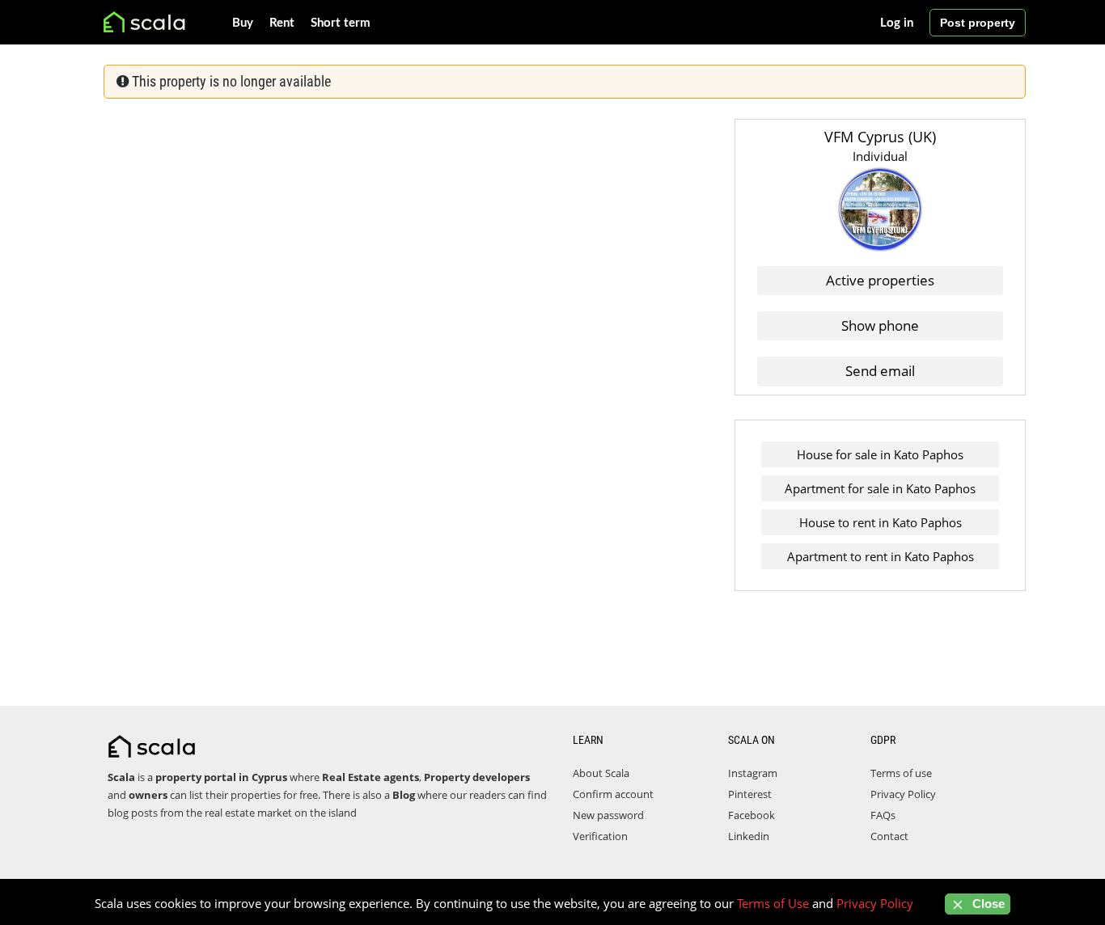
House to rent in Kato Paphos (880, 522)
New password (608, 815)
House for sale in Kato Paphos (880, 454)
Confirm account (613, 794)
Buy (242, 23)
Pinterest (750, 794)
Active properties (880, 280)
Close (987, 903)
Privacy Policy (903, 794)
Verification (600, 836)
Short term (340, 23)
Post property (977, 22)
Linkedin (748, 836)
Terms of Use (773, 903)
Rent (281, 23)
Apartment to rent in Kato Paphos (880, 556)
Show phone (880, 325)
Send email (880, 370)
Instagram (752, 773)
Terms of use (901, 773)
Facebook (751, 815)
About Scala (601, 773)
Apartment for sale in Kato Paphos (880, 488)
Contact (889, 836)
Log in (896, 23)
